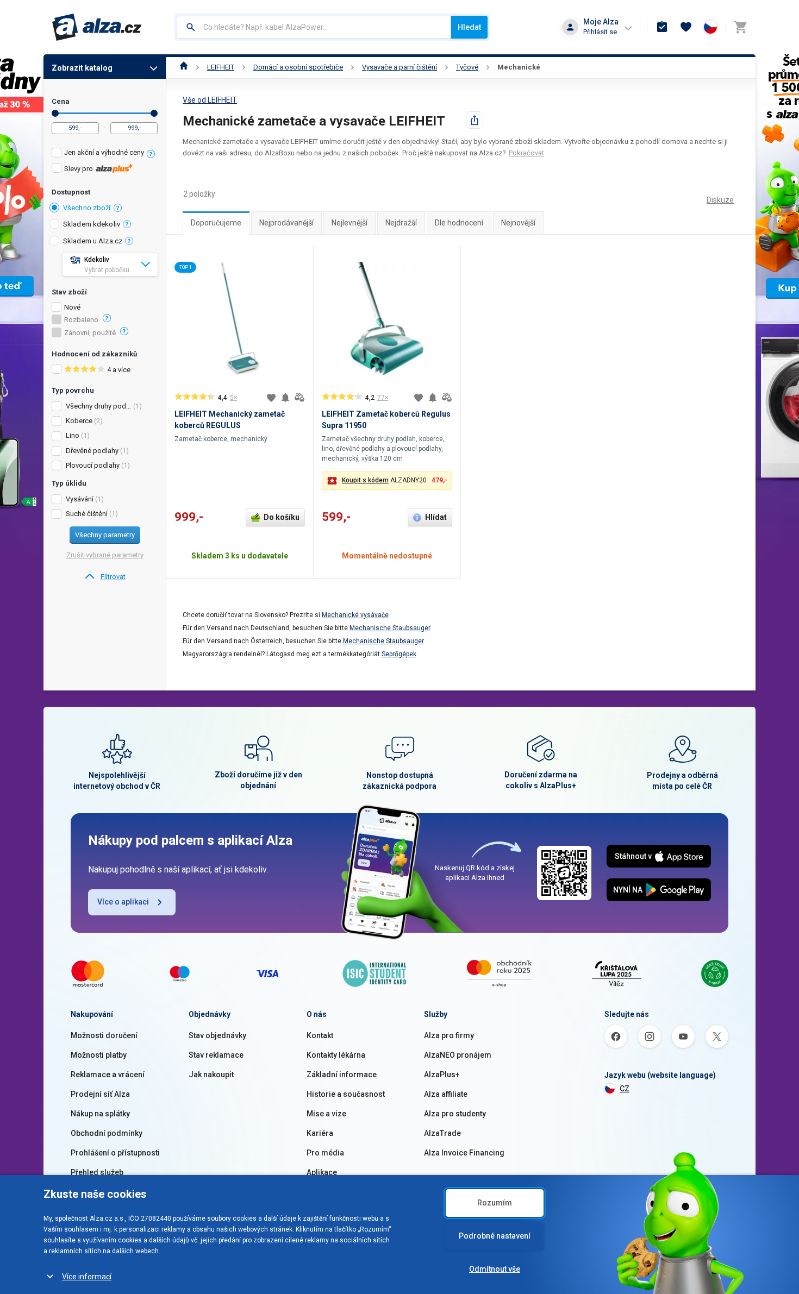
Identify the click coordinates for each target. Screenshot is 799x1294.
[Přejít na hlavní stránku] (97, 27)
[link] (104, 576)
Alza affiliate (445, 1094)
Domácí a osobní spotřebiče (298, 67)
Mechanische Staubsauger (389, 628)
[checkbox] (105, 154)
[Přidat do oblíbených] (271, 397)
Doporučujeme (216, 222)
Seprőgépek (399, 654)
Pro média (325, 1152)
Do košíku (281, 517)
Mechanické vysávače (355, 615)
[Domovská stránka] (184, 67)
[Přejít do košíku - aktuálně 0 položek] (740, 27)
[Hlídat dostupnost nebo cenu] (285, 397)
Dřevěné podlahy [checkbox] (92, 451)
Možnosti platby (99, 1055)
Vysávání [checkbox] (79, 499)
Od (55, 113)
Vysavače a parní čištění (399, 67)
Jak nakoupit (211, 1074)
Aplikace (322, 1172)
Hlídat (436, 517)
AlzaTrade (442, 1133)
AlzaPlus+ (442, 1074)
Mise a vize (326, 1113)
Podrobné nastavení (494, 1236)
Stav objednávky (217, 1035)
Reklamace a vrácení (108, 1074)
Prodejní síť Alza (100, 1094)
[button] (387, 481)
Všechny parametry (105, 535)
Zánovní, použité (90, 333)
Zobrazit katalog (82, 68)
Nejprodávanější (286, 222)
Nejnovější (518, 222)
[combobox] (314, 27)
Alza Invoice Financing (464, 1152)
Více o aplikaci (123, 901)
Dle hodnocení (459, 222)
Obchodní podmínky (106, 1133)
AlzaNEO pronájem (457, 1055)
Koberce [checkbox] (79, 421)
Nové (72, 307)
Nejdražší (401, 222)
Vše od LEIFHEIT (210, 100)
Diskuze (720, 200)
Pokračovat (526, 153)
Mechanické (518, 67)
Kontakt (320, 1035)
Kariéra (320, 1133)
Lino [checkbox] (72, 435)
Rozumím (494, 1202)
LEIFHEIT (220, 67)
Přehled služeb (97, 1172)
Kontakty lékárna (336, 1055)
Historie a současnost (346, 1094)
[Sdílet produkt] (474, 120)
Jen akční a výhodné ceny (104, 152)
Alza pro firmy (449, 1035)
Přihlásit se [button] (600, 32)
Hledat (469, 27)
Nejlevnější (349, 222)
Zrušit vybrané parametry (104, 555)
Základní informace (342, 1074)
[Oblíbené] (685, 27)
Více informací (86, 1276)
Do (154, 113)
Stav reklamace (216, 1055)
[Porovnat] (299, 397)
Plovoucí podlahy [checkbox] (93, 465)
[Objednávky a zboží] (662, 27)
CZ (624, 1088)
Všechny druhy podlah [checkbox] (99, 406)
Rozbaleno (81, 320)
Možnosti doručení (104, 1035)
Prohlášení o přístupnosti (115, 1152)
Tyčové (467, 67)
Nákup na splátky (100, 1113)
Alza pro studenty (455, 1113)
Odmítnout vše (494, 1269)
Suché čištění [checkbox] (87, 514)
